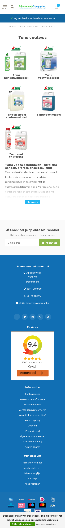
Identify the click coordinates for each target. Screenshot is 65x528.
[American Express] (11, 499)
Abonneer (51, 242)
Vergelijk (32, 478)
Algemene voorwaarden (32, 436)
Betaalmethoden (32, 404)
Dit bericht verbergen (22, 524)
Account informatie (32, 462)
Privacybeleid (32, 431)
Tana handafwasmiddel (15, 46)
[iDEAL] (42, 499)
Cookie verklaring (32, 441)
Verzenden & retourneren (32, 409)
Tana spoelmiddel (44, 86)
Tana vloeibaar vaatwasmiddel (11, 87)
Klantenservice (32, 393)
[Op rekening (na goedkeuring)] (52, 499)
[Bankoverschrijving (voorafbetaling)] (21, 499)
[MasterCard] (42, 505)
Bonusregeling (32, 420)
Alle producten (32, 483)
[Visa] (37, 511)
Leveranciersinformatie (32, 399)
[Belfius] (31, 499)
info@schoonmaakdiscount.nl (33, 302)
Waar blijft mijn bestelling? (32, 415)
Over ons (32, 425)
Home (12, 26)
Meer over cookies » (46, 524)
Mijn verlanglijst (32, 473)
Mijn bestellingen (32, 468)
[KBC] (11, 505)
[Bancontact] (52, 505)
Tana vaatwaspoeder (46, 46)
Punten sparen (32, 446)
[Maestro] (31, 505)
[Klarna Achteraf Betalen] (21, 505)
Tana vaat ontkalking (14, 125)
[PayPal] (27, 511)
